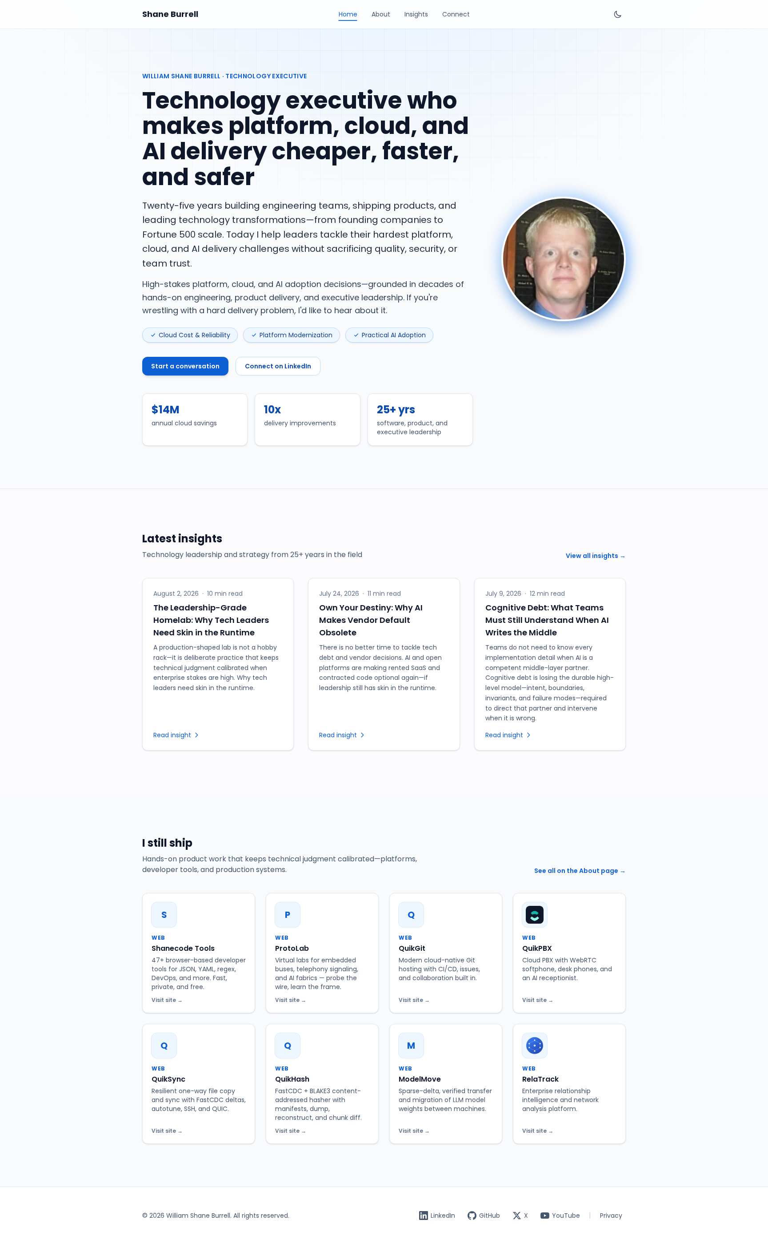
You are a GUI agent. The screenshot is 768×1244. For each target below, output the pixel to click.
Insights (416, 14)
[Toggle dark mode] (618, 14)
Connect (456, 14)
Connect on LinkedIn (278, 366)
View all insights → (596, 555)
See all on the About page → (580, 870)
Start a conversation (185, 366)
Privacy (611, 1215)
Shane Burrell (170, 14)
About (381, 14)
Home (348, 14)
